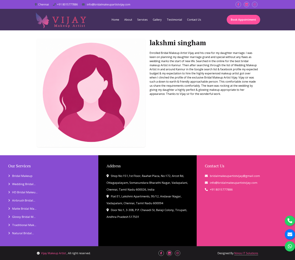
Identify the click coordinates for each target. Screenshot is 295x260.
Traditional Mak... (23, 225)
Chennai (43, 4)
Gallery (157, 19)
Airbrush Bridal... (23, 200)
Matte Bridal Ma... (23, 209)
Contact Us (194, 19)
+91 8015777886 (67, 4)
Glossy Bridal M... (23, 217)
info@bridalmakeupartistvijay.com (108, 4)
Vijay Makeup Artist (54, 253)
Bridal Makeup (21, 176)
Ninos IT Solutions (246, 253)
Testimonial (174, 19)
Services (142, 19)
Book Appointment (243, 19)
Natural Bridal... (22, 233)
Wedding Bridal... (23, 184)
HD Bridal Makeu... (24, 192)
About (128, 19)
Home (115, 19)
